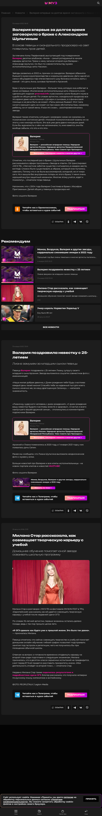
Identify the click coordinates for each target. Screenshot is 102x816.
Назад (86, 814)
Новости (39, 814)
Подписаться (76, 209)
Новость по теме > (43, 488)
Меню (16, 814)
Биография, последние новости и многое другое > (58, 153)
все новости (51, 327)
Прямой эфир (62, 814)
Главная (5, 13)
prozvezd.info (42, 94)
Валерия (17, 58)
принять (91, 799)
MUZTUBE (54, 466)
